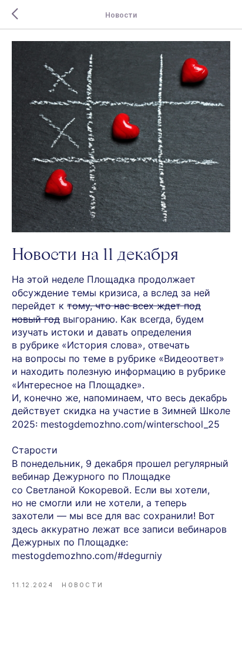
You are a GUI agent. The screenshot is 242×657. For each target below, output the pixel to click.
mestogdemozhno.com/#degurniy (87, 555)
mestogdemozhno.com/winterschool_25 (130, 424)
